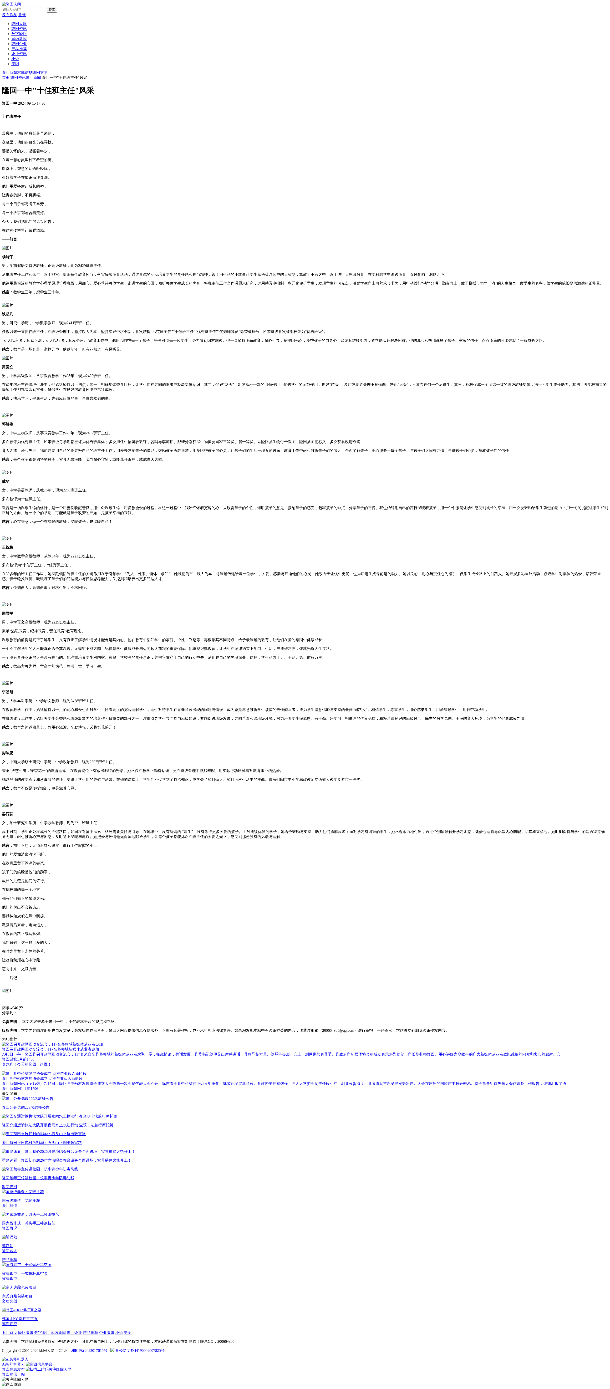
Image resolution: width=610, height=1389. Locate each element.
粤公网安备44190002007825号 (140, 1350)
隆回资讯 (19, 29)
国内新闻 (19, 39)
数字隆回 (19, 34)
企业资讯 (19, 54)
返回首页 (9, 1333)
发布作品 (9, 15)
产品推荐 (19, 49)
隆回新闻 (9, 73)
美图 (15, 64)
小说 (15, 59)
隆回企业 (19, 44)
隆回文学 (40, 73)
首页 (6, 78)
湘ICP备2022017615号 (89, 1350)
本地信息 (24, 73)
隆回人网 (19, 24)
